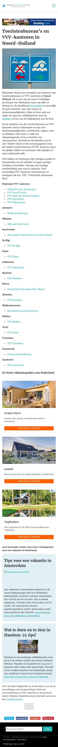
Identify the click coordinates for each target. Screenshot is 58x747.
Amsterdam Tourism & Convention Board (29, 234)
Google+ (35, 718)
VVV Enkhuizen (15, 267)
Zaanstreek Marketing (19, 354)
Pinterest (48, 718)
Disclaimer (22, 739)
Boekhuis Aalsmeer (17, 213)
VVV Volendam (15, 343)
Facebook (22, 718)
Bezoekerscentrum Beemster (22, 310)
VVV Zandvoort (15, 365)
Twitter (9, 718)
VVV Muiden (14, 321)
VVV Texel (12, 332)
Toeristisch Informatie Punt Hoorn (26, 289)
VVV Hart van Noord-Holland (23, 195)
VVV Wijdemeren (16, 202)
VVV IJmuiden (14, 300)
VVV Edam (12, 256)
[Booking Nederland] (29, 24)
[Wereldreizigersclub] (15, 6)
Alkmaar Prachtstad (18, 224)
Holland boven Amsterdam (21, 189)
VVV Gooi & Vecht (17, 192)
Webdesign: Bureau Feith (14, 744)
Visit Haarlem (14, 278)
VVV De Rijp (13, 245)
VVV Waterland (15, 199)
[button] (29, 22)
